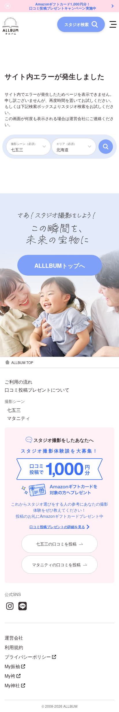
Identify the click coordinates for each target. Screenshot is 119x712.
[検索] (105, 146)
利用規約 (14, 647)
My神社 (12, 685)
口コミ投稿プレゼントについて (37, 390)
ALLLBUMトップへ (59, 265)
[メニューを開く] (113, 24)
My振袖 (12, 666)
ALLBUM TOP (22, 362)
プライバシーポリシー (28, 657)
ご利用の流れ (18, 382)
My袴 (10, 676)
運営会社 (77, 118)
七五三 (14, 410)
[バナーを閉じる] (7, 6)
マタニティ (18, 418)
